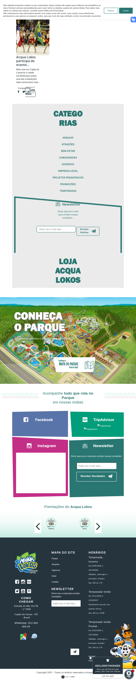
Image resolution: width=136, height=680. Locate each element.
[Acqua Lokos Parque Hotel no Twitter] (17, 591)
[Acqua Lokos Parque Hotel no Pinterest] (29, 591)
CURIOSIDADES (68, 157)
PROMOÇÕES (68, 184)
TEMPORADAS (68, 190)
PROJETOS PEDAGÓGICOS (68, 177)
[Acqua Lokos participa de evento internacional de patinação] (32, 35)
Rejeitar (111, 11)
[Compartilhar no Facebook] (17, 92)
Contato (55, 582)
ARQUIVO (68, 137)
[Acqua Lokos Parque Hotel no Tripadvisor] (29, 582)
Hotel (54, 576)
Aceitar (126, 11)
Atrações (56, 564)
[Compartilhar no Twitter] (22, 92)
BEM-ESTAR (68, 151)
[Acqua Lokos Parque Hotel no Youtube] (23, 591)
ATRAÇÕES (68, 144)
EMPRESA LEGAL (68, 171)
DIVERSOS (68, 164)
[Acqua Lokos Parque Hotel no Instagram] (23, 582)
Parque (55, 558)
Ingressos (56, 570)
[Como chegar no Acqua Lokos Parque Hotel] (23, 639)
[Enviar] (75, 652)
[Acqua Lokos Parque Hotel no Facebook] (17, 582)
